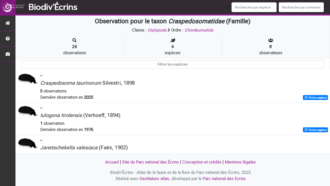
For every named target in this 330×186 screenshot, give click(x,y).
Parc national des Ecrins (224, 178)
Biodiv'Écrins (53, 7)
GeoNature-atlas (154, 178)
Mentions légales (240, 162)
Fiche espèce (317, 97)
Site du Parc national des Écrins (150, 162)
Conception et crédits (201, 162)
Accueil (112, 162)
